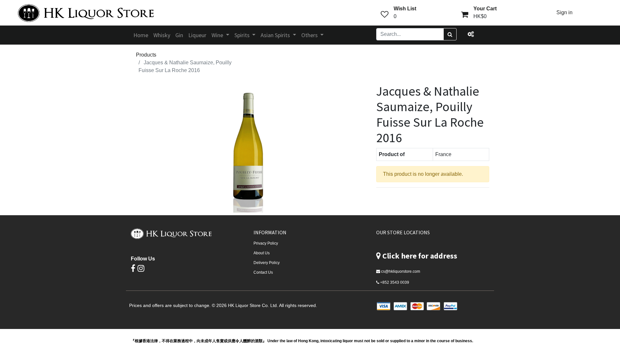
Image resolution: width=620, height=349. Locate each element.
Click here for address (419, 256)
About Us (261, 253)
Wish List (405, 8)
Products (146, 55)
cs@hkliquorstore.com (400, 271)
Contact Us (263, 272)
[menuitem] (141, 35)
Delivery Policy (266, 262)
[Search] (450, 34)
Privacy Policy (265, 243)
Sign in (564, 12)
